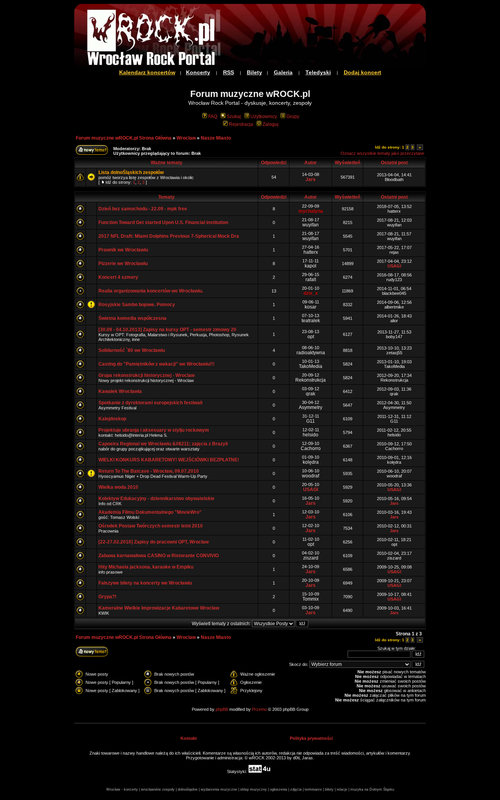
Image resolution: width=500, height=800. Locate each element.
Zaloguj (270, 124)
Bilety (254, 72)
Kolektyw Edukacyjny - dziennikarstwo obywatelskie (156, 498)
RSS (228, 72)
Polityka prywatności (311, 738)
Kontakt (188, 738)
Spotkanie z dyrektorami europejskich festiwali (150, 402)
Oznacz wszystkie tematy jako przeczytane (382, 153)
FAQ (212, 116)
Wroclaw (186, 138)
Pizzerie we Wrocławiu (123, 263)
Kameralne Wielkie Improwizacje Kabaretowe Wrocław (158, 608)
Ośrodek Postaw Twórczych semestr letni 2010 (150, 526)
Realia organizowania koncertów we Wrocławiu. (150, 291)
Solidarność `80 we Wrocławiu (131, 350)
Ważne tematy (167, 162)
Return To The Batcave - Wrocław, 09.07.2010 (148, 471)
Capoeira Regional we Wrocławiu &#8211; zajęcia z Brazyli (163, 444)
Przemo (259, 709)
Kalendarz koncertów (147, 72)
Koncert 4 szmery (118, 277)
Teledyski (318, 72)
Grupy (292, 116)
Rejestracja (241, 124)
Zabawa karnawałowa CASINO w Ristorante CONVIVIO (158, 555)
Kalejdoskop (112, 419)
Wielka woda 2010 (118, 487)
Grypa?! (107, 596)
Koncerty (198, 72)
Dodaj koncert (362, 72)
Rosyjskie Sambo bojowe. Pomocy (136, 304)
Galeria (283, 72)
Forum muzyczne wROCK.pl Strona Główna (123, 138)
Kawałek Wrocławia (120, 391)
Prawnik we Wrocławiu (123, 250)
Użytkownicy (263, 116)
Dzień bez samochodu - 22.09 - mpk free (142, 209)
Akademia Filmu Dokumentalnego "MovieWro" (150, 512)
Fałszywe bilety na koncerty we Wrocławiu (145, 583)
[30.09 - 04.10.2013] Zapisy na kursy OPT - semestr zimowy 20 (167, 329)
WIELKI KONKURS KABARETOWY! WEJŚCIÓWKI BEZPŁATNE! (168, 460)
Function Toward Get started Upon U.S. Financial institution (163, 222)
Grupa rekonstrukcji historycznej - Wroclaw (146, 375)
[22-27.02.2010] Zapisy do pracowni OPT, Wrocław (153, 542)
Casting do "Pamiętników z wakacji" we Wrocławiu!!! (156, 364)
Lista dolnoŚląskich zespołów (131, 172)
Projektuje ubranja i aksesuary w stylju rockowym (153, 430)
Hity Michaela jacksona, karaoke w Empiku (145, 567)
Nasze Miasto (216, 138)
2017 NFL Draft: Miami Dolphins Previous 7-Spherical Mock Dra (168, 236)
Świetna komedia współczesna (132, 318)
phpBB (222, 709)
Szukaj (234, 116)
